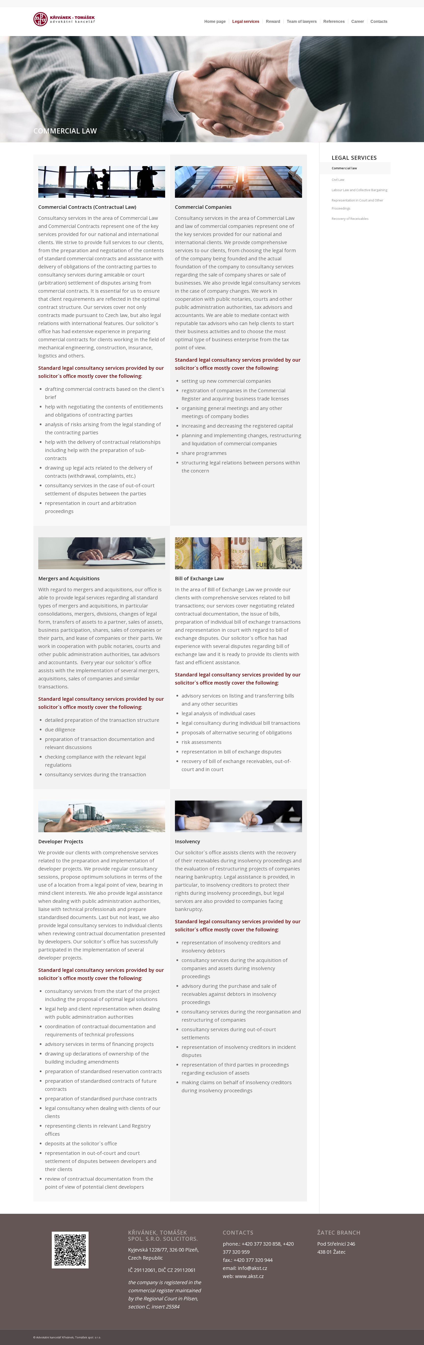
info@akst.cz (252, 1268)
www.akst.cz (249, 1276)
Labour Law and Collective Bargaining (359, 190)
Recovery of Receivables (350, 218)
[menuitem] (215, 21)
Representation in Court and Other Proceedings (357, 204)
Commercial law (344, 168)
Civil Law (338, 179)
